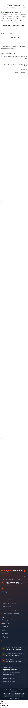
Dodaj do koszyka (15, 37)
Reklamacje (5, 626)
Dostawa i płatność (7, 620)
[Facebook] (2, 592)
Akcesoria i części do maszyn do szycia (11, 610)
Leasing (4, 630)
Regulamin (5, 633)
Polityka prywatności (7, 637)
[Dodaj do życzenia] (25, 61)
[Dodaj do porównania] (17, 61)
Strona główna (5, 14)
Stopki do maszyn (13, 16)
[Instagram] (6, 592)
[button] (20, 72)
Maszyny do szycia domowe (9, 603)
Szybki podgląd (21, 61)
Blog (3, 640)
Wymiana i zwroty (6, 623)
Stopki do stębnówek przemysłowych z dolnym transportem (11, 20)
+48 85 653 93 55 (4, 2)
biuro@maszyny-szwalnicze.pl (16, 2)
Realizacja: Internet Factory (14, 698)
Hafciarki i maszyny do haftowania (10, 613)
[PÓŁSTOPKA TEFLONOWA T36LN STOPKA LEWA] (14, 57)
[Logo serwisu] (14, 6)
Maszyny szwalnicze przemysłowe (10, 599)
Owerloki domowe (6, 606)
